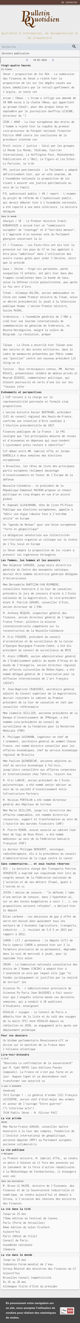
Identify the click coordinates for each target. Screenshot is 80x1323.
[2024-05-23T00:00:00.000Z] (27, 60)
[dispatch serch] (74, 46)
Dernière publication (15, 53)
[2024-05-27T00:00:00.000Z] (53, 60)
